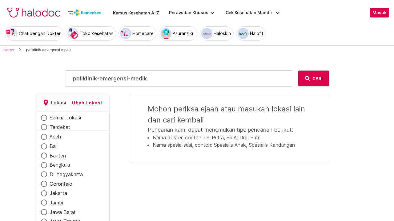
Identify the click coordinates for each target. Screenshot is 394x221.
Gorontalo (61, 184)
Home (9, 49)
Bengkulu (60, 165)
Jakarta (58, 193)
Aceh (55, 136)
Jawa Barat (63, 212)
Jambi (56, 202)
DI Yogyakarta (66, 174)
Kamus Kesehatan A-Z (136, 12)
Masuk (379, 12)
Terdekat (60, 127)
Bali (54, 146)
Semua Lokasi (65, 117)
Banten (58, 155)
